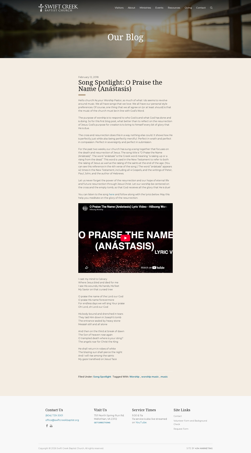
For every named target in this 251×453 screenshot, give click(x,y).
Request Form (181, 429)
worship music (150, 376)
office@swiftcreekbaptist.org (62, 420)
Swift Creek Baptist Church (58, 8)
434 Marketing (204, 448)
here (111, 194)
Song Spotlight (102, 376)
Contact (178, 416)
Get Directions (102, 423)
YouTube (141, 422)
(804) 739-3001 (54, 415)
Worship (134, 376)
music (164, 376)
